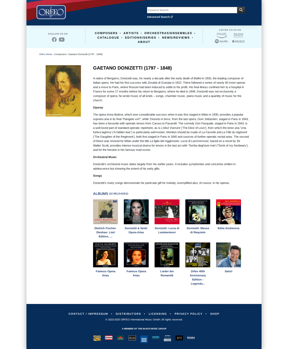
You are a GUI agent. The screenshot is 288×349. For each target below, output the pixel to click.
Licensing (158, 313)
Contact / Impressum (88, 313)
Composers (106, 33)
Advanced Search (158, 16)
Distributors (128, 313)
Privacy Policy (189, 313)
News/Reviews (176, 37)
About (144, 41)
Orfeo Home (45, 54)
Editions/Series (140, 37)
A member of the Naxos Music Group (144, 328)
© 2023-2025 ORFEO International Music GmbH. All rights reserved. (144, 319)
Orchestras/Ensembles (168, 33)
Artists (131, 33)
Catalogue (108, 37)
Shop (214, 313)
